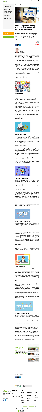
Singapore (36, 397)
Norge (22, 395)
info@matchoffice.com (6, 397)
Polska (35, 395)
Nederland (23, 400)
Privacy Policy (25, 406)
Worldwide (36, 400)
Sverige (22, 394)
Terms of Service (31, 406)
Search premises (8, 33)
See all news (6, 26)
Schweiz (35, 392)
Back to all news (20, 4)
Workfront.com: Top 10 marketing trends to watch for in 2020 (21, 348)
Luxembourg (29, 392)
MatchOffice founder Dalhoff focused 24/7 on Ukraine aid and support (8, 12)
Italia (28, 400)
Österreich (29, 401)
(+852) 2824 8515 (5, 398)
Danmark (22, 392)
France (28, 398)
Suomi (22, 397)
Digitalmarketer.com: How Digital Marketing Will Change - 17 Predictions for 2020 (21, 355)
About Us (13, 394)
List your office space (16, 396)
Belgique (22, 402)
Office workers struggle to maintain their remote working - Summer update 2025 (8, 18)
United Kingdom (29, 395)
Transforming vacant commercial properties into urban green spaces (8, 23)
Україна (35, 394)
